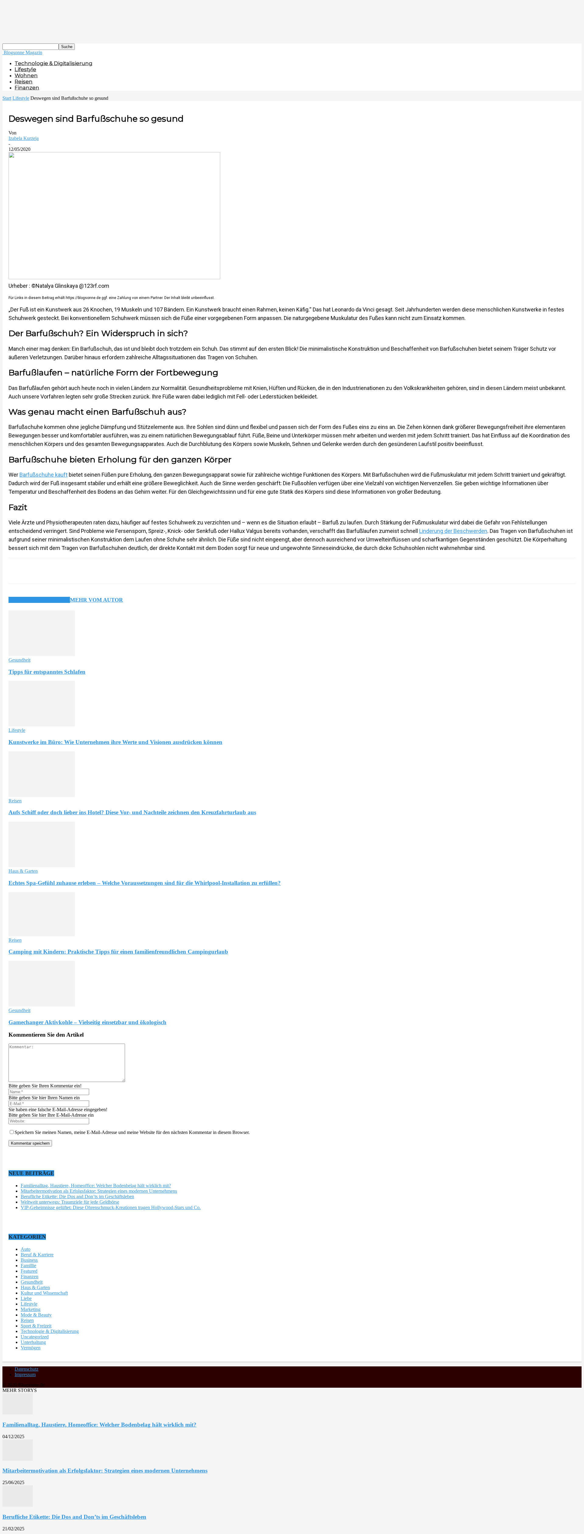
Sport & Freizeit (36, 1325)
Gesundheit (19, 660)
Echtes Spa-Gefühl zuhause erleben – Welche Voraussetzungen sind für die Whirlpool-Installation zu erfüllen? (145, 883)
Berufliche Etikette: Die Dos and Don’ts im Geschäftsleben (77, 1196)
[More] (160, 571)
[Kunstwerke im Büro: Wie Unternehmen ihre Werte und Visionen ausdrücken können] (42, 724)
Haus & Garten (23, 871)
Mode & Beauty (36, 1314)
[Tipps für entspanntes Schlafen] (42, 654)
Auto (25, 1249)
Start (6, 98)
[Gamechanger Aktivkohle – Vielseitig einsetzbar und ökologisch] (42, 1004)
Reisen (24, 81)
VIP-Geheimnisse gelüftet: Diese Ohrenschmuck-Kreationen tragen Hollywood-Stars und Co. (111, 1207)
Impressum (25, 1374)
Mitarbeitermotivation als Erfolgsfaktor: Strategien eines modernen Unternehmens (99, 1191)
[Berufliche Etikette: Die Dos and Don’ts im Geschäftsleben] (17, 1505)
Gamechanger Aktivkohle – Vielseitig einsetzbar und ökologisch (87, 1022)
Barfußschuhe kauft (43, 474)
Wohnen (26, 75)
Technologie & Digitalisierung (53, 63)
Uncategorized (35, 1336)
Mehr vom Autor (96, 600)
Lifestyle (25, 69)
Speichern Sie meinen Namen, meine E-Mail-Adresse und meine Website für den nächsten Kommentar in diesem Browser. (132, 1132)
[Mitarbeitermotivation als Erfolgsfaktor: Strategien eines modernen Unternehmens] (17, 1459)
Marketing (30, 1309)
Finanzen (27, 88)
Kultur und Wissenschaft (44, 1293)
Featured (29, 1271)
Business (29, 1260)
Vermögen (30, 1347)
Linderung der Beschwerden (453, 531)
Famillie (28, 1265)
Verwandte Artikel (39, 600)
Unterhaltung (33, 1342)
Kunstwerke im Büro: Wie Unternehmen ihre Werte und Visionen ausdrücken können (115, 742)
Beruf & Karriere (37, 1254)
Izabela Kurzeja (24, 138)
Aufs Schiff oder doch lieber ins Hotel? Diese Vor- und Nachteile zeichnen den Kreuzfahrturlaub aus (132, 812)
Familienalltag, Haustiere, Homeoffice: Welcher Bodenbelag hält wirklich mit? (96, 1185)
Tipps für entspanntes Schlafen (47, 672)
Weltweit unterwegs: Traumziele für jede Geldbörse (70, 1202)
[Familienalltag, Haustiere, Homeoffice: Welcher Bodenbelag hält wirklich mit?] (17, 1412)
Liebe (26, 1298)
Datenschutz (26, 1369)
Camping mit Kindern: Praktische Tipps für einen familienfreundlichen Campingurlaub (118, 951)
